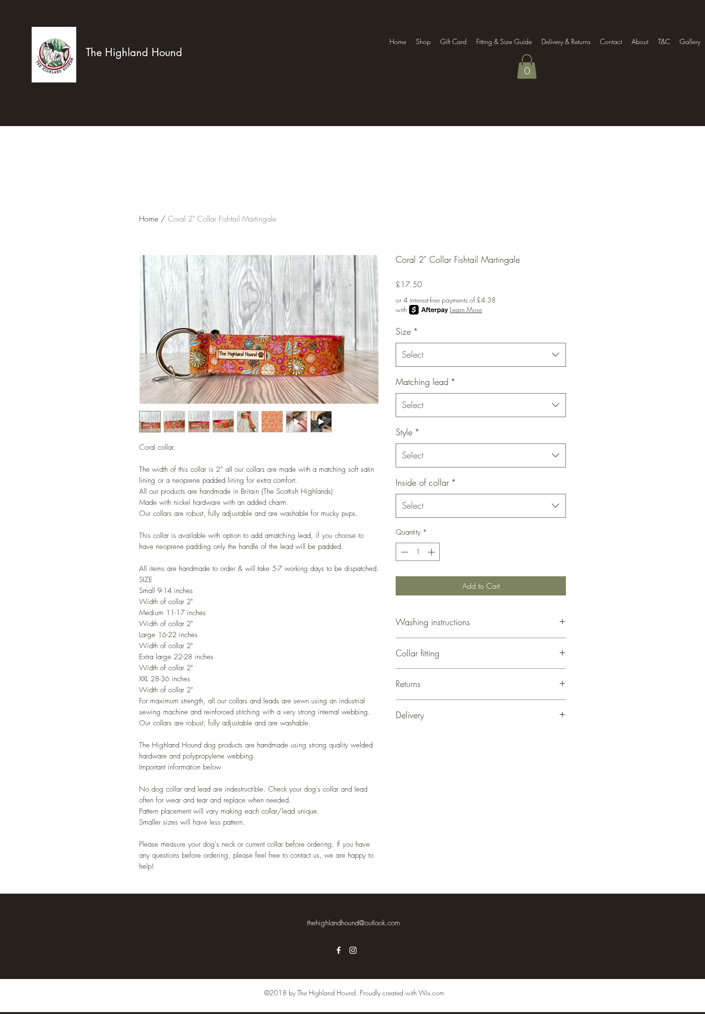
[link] (527, 66)
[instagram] (353, 950)
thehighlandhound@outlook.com (353, 923)
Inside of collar (426, 482)
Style (408, 432)
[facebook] (338, 950)
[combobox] (481, 355)
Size (407, 331)
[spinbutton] (418, 552)
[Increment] (432, 552)
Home (148, 218)
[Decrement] (403, 552)
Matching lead (426, 381)
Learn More (466, 309)
